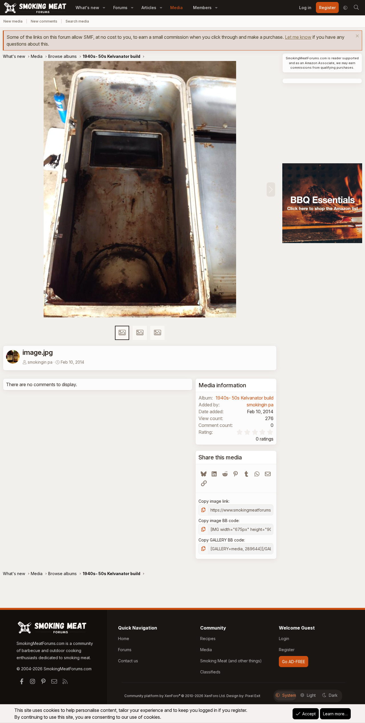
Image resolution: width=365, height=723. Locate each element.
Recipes (208, 638)
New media (13, 21)
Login (284, 638)
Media (176, 7)
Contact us (128, 660)
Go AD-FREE (293, 661)
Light (311, 695)
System (289, 695)
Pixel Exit (252, 696)
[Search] (356, 7)
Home (123, 638)
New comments (44, 21)
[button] (104, 7)
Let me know (298, 37)
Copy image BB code (218, 520)
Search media (77, 21)
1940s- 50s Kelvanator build (244, 398)
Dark (333, 695)
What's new (87, 7)
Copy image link (213, 501)
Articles (148, 7)
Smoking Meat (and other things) (231, 660)
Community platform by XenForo (175, 696)
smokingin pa (40, 362)
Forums (120, 7)
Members (202, 7)
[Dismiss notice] (356, 37)
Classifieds (210, 671)
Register (287, 649)
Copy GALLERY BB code (221, 539)
